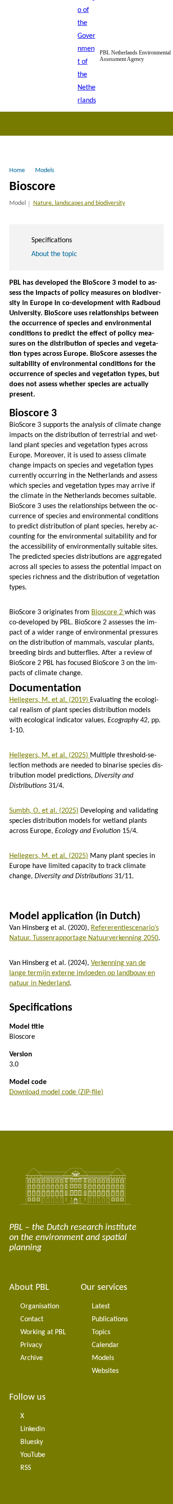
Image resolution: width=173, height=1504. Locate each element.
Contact (31, 1319)
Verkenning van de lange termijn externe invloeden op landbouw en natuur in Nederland (82, 973)
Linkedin (32, 1429)
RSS (25, 1468)
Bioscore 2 (108, 612)
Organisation (39, 1306)
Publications (110, 1319)
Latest (101, 1306)
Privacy (31, 1345)
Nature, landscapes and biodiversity (79, 203)
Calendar (105, 1345)
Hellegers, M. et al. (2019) (49, 700)
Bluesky (31, 1442)
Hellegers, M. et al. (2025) (49, 755)
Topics (101, 1332)
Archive (31, 1358)
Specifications (51, 240)
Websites (105, 1371)
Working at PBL (43, 1332)
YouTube (32, 1455)
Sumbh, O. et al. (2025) (43, 811)
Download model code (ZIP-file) (56, 1092)
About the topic (54, 254)
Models (103, 1358)
